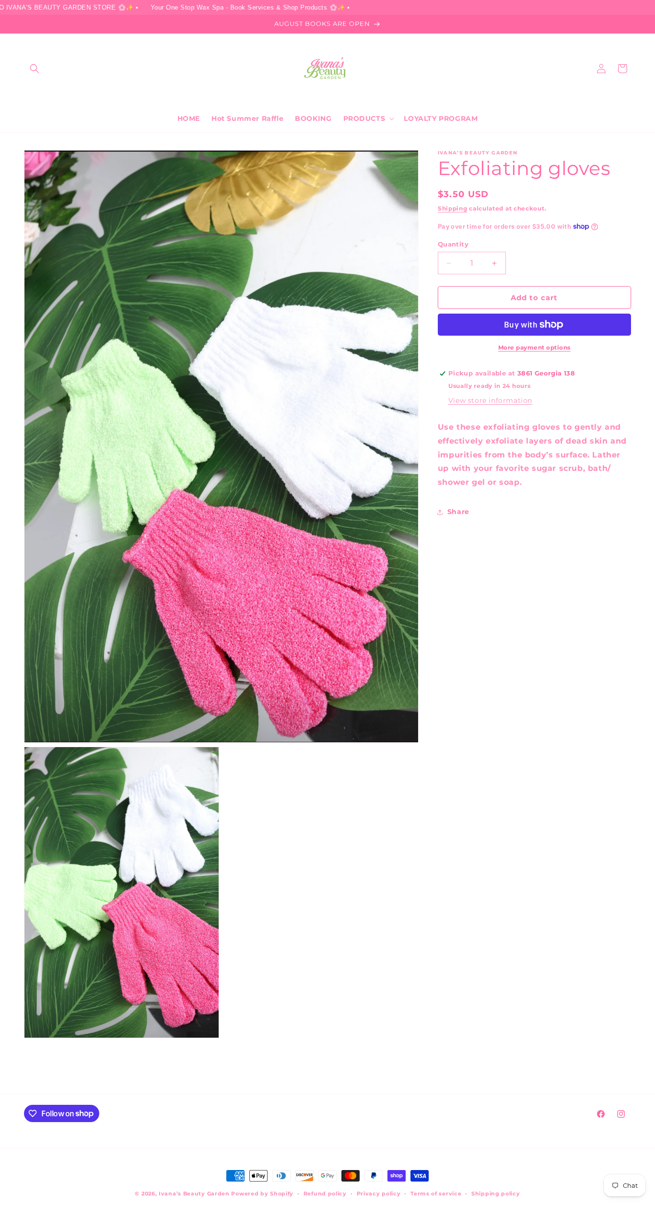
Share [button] (458, 511)
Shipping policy (495, 1193)
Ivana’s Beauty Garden (194, 1193)
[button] (34, 68)
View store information (490, 400)
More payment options (534, 347)
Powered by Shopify (262, 1193)
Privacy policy (379, 1193)
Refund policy (325, 1193)
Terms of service (435, 1193)
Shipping (453, 208)
